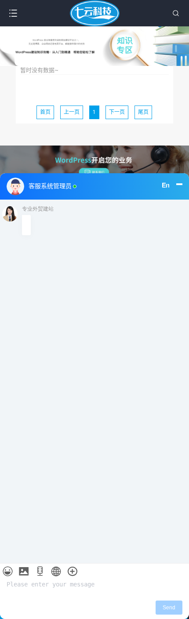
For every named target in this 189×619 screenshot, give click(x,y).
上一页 (72, 112)
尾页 (143, 112)
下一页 (117, 112)
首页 (45, 112)
